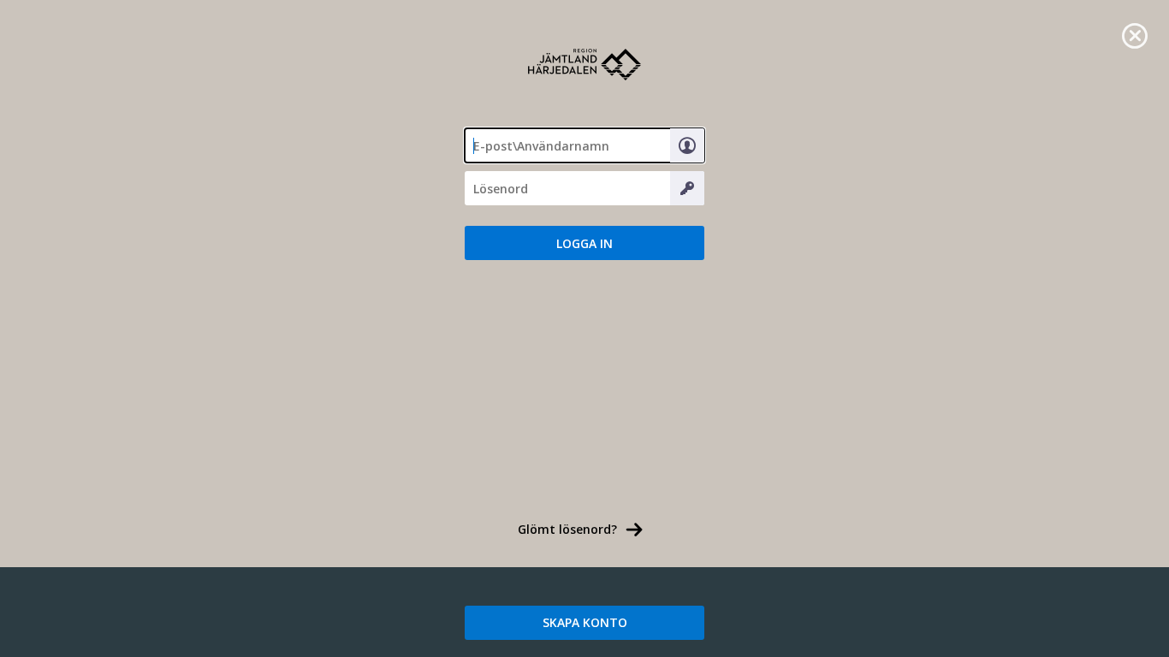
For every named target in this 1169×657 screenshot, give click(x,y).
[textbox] (584, 145)
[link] (1135, 34)
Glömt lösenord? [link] (567, 529)
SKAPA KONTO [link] (585, 622)
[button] (584, 243)
